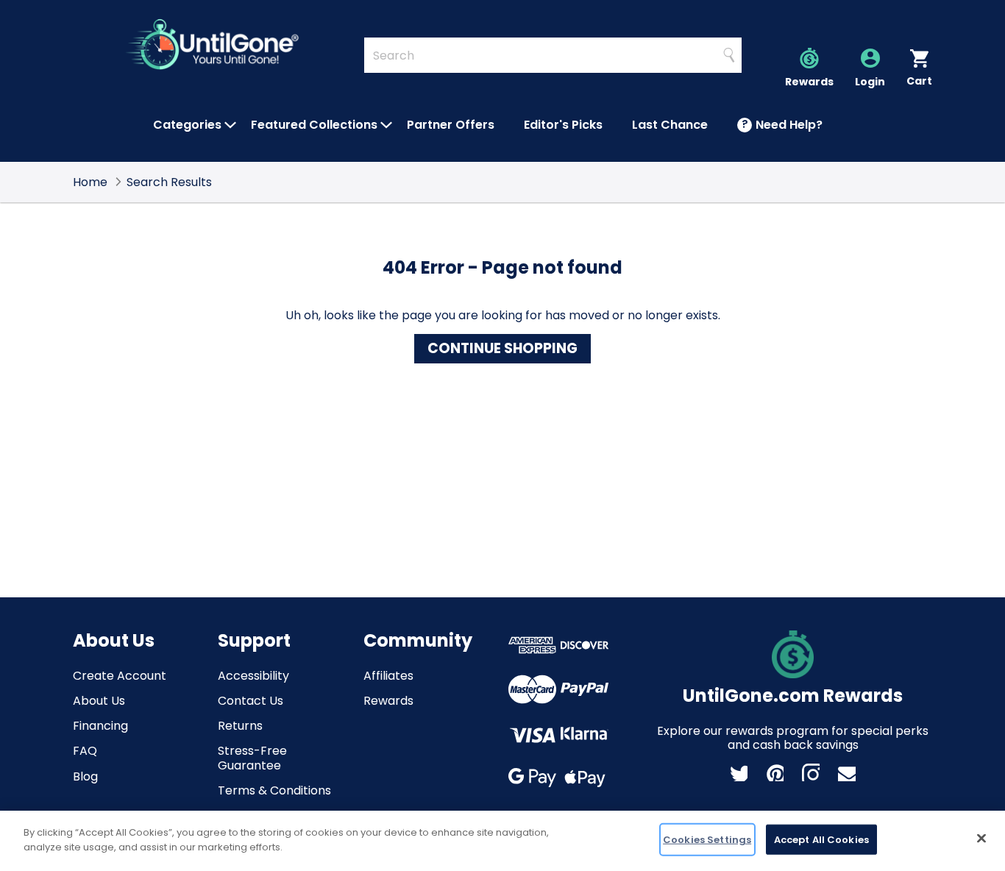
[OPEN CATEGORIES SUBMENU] (230, 125)
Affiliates (388, 675)
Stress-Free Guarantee (252, 757)
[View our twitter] (738, 772)
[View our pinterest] (775, 772)
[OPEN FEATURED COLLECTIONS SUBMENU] (386, 125)
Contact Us (250, 700)
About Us (99, 700)
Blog (85, 776)
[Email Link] (847, 772)
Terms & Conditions (274, 790)
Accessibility (253, 675)
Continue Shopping (502, 348)
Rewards (388, 700)
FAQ (85, 750)
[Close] (981, 838)
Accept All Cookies (821, 840)
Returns (240, 725)
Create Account (119, 675)
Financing (100, 725)
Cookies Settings (707, 840)
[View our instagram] (811, 772)
